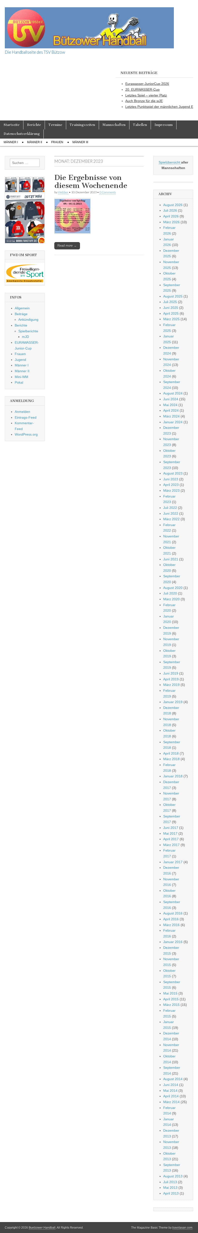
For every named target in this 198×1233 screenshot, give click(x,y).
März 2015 (171, 1005)
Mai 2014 (170, 1090)
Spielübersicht (170, 162)
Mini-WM (21, 377)
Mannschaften (114, 125)
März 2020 (171, 599)
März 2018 (171, 759)
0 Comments (107, 192)
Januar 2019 (173, 702)
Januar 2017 (173, 862)
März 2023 (171, 490)
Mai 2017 (170, 833)
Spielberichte (28, 331)
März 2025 (171, 319)
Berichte (34, 125)
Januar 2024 (173, 422)
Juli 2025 (170, 302)
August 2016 (173, 913)
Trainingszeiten (82, 125)
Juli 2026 (170, 210)
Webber (63, 192)
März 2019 (171, 685)
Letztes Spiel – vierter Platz (146, 95)
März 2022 (171, 519)
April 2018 (171, 753)
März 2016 (171, 925)
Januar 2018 (173, 776)
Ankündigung (28, 319)
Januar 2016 (173, 942)
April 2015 (171, 999)
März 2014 (171, 1102)
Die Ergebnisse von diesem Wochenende (90, 181)
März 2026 (171, 222)
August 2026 (173, 205)
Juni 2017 (170, 828)
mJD (25, 337)
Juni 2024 (170, 399)
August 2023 (173, 473)
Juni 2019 (170, 673)
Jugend (20, 360)
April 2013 (171, 1193)
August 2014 (173, 1079)
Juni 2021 (170, 559)
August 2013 (173, 1176)
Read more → (67, 245)
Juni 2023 (170, 479)
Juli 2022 (170, 508)
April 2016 (171, 919)
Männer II (34, 142)
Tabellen (140, 125)
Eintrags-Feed (25, 417)
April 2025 (171, 313)
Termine (55, 125)
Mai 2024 (170, 405)
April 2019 (171, 679)
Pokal (19, 382)
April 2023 (171, 485)
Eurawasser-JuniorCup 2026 (147, 84)
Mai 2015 (170, 993)
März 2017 (171, 845)
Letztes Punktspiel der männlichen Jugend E (159, 107)
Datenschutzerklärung (22, 134)
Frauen (57, 142)
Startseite (12, 125)
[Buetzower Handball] (89, 25)
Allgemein (22, 308)
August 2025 (173, 296)
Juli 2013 (170, 1182)
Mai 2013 (170, 1187)
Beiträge (21, 314)
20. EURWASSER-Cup (142, 89)
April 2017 (171, 839)
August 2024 (173, 393)
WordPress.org (26, 434)
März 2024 (171, 416)
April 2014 (171, 1096)
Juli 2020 (170, 593)
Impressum (164, 125)
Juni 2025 (170, 308)
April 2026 (171, 216)
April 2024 (171, 410)
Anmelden (22, 412)
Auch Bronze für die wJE (144, 101)
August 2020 (173, 588)
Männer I (11, 142)
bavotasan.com (182, 1227)
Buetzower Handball (42, 1227)
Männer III (80, 142)
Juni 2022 (170, 513)
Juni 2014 (170, 1085)
